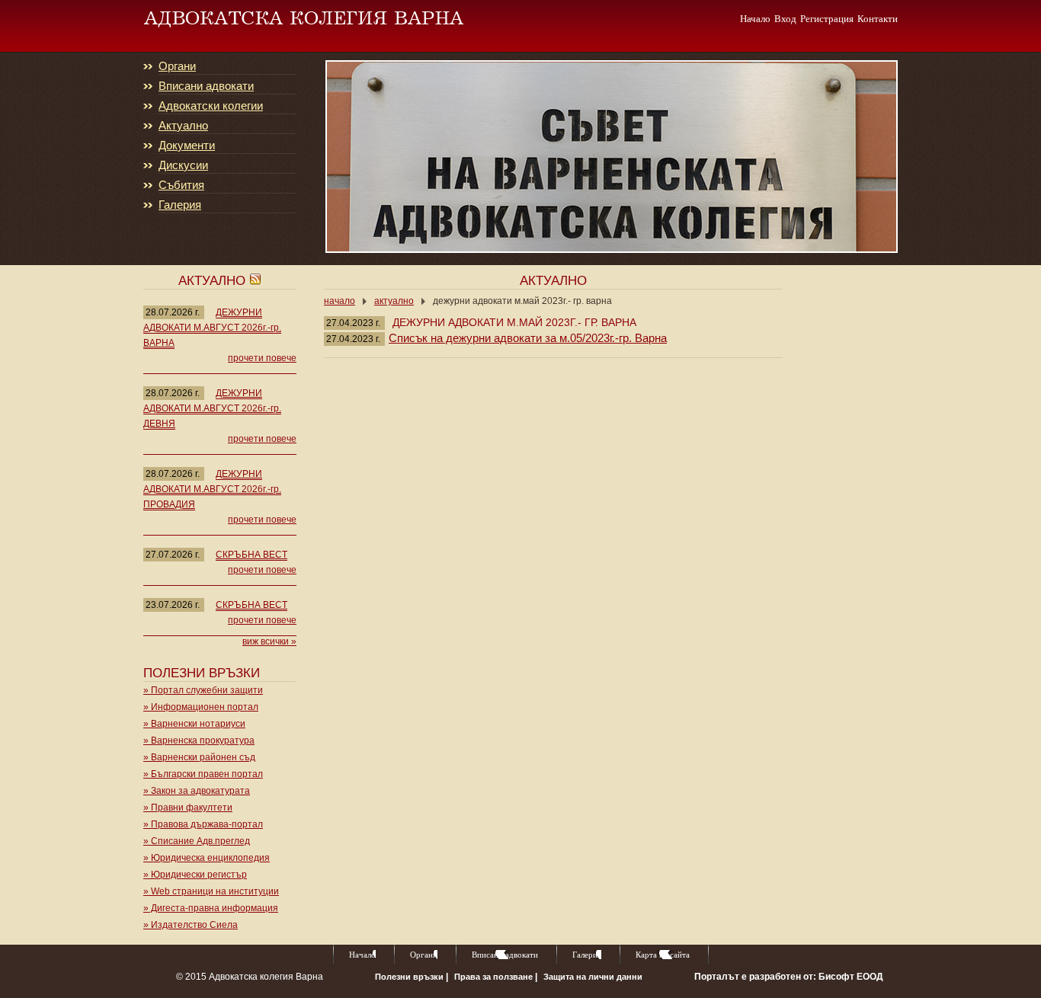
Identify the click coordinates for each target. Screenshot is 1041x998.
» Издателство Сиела (190, 925)
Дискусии (183, 165)
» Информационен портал (200, 707)
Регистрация (827, 18)
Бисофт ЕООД (850, 976)
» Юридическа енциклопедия (206, 857)
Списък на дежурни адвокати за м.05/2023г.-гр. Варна (528, 337)
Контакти (877, 18)
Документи (187, 145)
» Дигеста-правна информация (210, 908)
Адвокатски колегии (211, 106)
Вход (785, 18)
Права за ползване (494, 976)
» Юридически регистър (195, 874)
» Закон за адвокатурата (196, 790)
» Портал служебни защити (203, 690)
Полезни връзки (410, 976)
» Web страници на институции (211, 891)
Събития (181, 185)
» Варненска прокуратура (199, 740)
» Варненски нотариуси (194, 723)
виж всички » (269, 641)
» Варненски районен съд (199, 757)
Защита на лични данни (592, 976)
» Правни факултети (187, 807)
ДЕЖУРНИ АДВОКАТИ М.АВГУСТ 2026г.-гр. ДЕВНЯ (212, 408)
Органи (177, 66)
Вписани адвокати (206, 86)
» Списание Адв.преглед (196, 841)
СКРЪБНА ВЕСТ (251, 554)
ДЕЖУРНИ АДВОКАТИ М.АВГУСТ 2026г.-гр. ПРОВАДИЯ (212, 489)
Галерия (180, 205)
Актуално (183, 126)
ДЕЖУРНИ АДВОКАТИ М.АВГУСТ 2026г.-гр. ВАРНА (212, 327)
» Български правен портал (203, 774)
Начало (755, 18)
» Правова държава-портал (203, 824)
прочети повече (262, 358)
